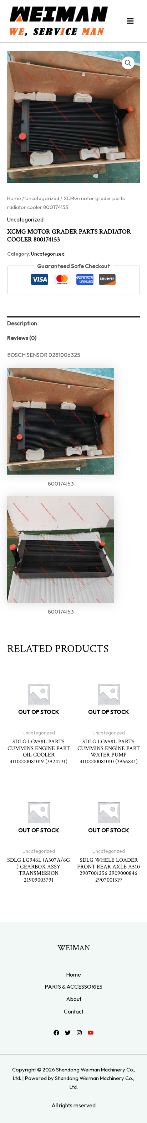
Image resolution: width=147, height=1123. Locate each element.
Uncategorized (42, 198)
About (73, 998)
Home (14, 198)
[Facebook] (56, 1033)
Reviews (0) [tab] (21, 337)
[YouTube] (90, 1033)
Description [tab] (22, 323)
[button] (128, 63)
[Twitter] (68, 1033)
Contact (73, 1011)
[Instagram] (79, 1033)
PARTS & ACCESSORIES (73, 986)
